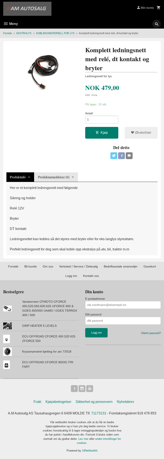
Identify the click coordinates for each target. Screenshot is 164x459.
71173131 (98, 413)
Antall (89, 113)
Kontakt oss (91, 275)
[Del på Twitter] (113, 155)
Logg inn (71, 275)
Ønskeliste (142, 132)
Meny (13, 24)
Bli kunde (30, 266)
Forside (7, 33)
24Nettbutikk (90, 450)
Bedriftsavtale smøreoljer (121, 266)
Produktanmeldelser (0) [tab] (53, 177)
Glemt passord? (151, 333)
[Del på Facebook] (121, 155)
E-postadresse (95, 298)
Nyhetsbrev (125, 402)
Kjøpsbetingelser (58, 402)
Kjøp (104, 132)
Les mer (83, 438)
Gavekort (150, 266)
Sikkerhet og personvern (94, 402)
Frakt (37, 402)
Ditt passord (93, 314)
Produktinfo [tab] (18, 177)
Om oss (48, 266)
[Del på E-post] (129, 155)
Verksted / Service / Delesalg (78, 266)
